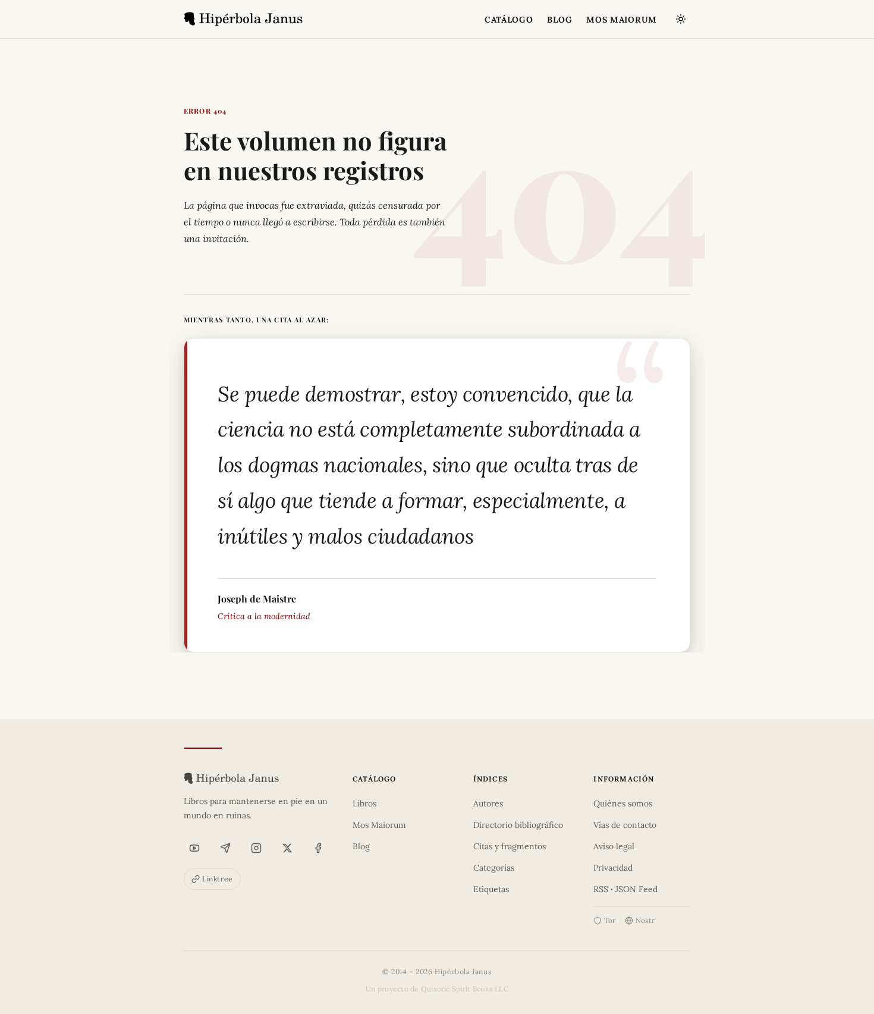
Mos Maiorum (379, 825)
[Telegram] (225, 848)
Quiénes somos (622, 803)
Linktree (217, 878)
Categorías (493, 867)
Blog (361, 846)
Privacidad (613, 867)
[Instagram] (256, 848)
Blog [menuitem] (559, 19)
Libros (364, 803)
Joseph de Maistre (257, 598)
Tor (609, 920)
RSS (600, 889)
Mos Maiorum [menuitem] (621, 19)
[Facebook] (318, 848)
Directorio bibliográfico (518, 825)
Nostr (645, 920)
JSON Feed (636, 889)
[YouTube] (194, 848)
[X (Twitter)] (287, 848)
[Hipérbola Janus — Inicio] (243, 19)
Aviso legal (613, 846)
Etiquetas (491, 889)
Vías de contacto (624, 825)
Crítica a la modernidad (264, 616)
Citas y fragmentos (509, 846)
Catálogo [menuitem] (509, 19)
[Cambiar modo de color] (680, 19)
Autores (488, 803)
